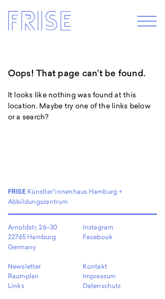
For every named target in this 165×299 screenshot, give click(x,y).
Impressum (99, 276)
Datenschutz (102, 285)
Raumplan (23, 276)
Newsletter (24, 266)
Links (16, 285)
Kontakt (95, 266)
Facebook (98, 237)
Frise (39, 24)
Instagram (98, 227)
